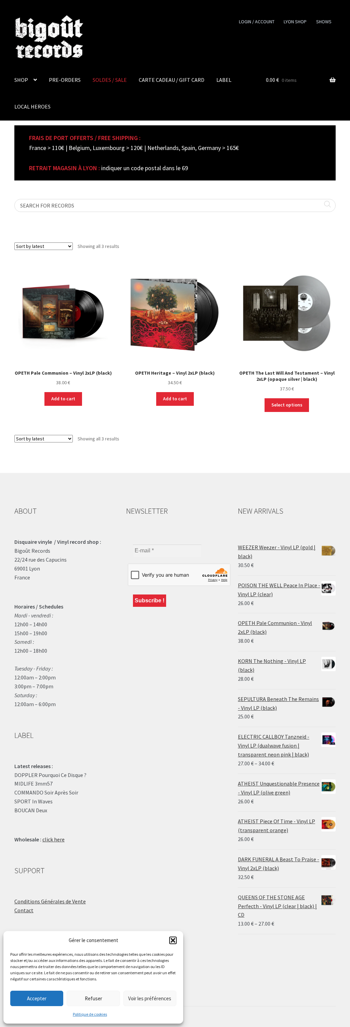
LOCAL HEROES (32, 106)
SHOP (21, 79)
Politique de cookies (90, 1014)
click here (53, 839)
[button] (173, 940)
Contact (23, 910)
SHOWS (324, 21)
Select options (286, 405)
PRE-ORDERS (65, 79)
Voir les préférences (149, 998)
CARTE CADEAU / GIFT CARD (171, 79)
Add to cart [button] (63, 399)
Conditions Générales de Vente (50, 901)
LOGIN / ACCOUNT (256, 21)
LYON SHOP (295, 21)
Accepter (36, 998)
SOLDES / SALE (110, 79)
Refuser (93, 998)
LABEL (223, 79)
